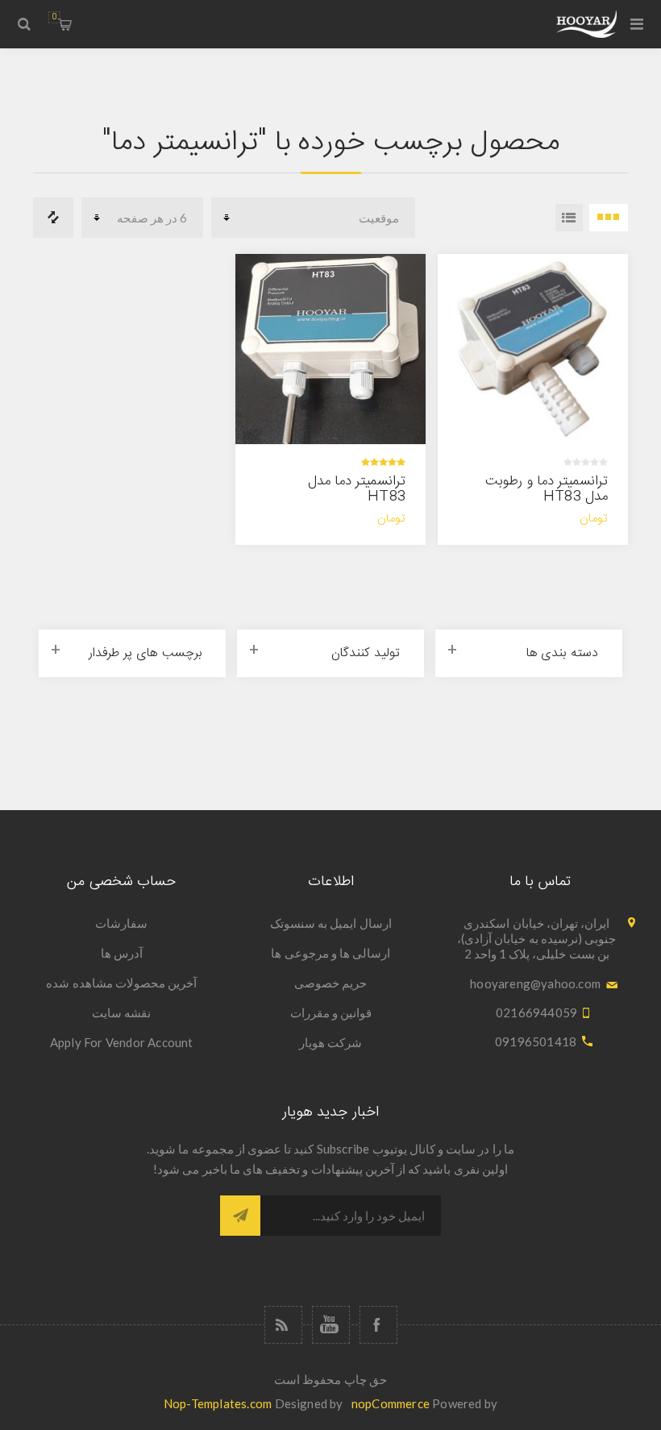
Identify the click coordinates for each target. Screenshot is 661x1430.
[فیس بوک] (378, 1325)
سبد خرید (54, 17)
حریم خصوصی (330, 982)
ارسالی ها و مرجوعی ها (330, 953)
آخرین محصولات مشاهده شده (121, 982)
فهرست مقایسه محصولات (53, 217)
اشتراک (240, 1215)
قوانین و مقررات (331, 1012)
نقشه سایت (121, 1012)
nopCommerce (390, 1403)
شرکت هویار (330, 1042)
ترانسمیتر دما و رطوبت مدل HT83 (546, 489)
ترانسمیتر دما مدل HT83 (356, 489)
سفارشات (121, 923)
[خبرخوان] (283, 1325)
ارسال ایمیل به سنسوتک (331, 923)
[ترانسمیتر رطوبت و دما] (533, 349)
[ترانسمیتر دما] (330, 349)
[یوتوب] (331, 1325)
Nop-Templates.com (218, 1403)
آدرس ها (122, 953)
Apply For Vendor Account (121, 1042)
